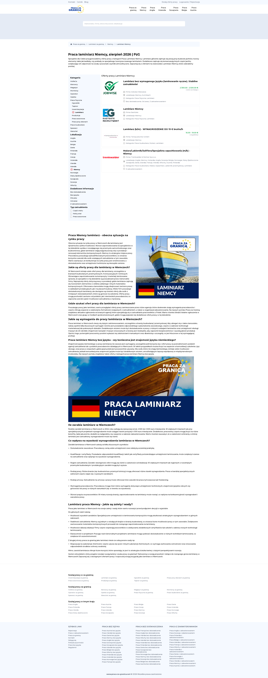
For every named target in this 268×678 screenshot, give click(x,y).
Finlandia (73, 151)
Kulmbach (146, 95)
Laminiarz (79, 112)
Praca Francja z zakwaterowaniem (182, 645)
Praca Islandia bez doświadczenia (148, 640)
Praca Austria (106, 604)
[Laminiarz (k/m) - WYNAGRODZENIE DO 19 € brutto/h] (111, 135)
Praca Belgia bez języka (111, 650)
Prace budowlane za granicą (177, 593)
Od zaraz (73, 201)
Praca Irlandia (73, 610)
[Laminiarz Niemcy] (111, 115)
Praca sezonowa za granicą (78, 581)
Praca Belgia (138, 604)
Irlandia (73, 163)
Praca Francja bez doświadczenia (148, 631)
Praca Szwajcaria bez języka (112, 645)
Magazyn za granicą (141, 590)
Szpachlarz (160, 166)
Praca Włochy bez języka (111, 652)
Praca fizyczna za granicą (143, 593)
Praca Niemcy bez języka (111, 638)
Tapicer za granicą (141, 581)
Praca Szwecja (139, 613)
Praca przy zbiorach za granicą (178, 578)
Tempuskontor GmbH (140, 137)
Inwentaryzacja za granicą (78, 578)
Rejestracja (72, 631)
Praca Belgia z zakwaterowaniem (182, 640)
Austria (73, 141)
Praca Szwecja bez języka (111, 643)
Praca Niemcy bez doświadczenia (148, 657)
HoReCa (73, 81)
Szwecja (73, 182)
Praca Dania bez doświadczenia (147, 647)
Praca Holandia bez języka (112, 657)
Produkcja (76, 115)
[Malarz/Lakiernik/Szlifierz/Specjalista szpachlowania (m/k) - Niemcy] (111, 157)
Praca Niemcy (139, 610)
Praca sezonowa (78, 119)
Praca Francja (106, 607)
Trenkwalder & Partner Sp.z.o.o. (143, 157)
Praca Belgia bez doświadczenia (148, 662)
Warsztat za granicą (108, 595)
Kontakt (71, 2)
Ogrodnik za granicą (141, 578)
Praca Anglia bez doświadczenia (148, 633)
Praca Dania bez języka (110, 635)
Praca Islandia (106, 610)
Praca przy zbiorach (80, 122)
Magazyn (74, 88)
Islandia (73, 166)
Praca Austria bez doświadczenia (148, 664)
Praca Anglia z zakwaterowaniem (182, 631)
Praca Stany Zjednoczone (78, 613)
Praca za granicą (79, 44)
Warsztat (74, 131)
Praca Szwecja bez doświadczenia (148, 659)
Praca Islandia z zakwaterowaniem (182, 642)
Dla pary (73, 198)
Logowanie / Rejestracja (189, 2)
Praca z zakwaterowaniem (78, 633)
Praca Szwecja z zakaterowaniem (182, 633)
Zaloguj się (72, 640)
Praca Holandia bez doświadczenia (149, 643)
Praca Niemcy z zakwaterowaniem (182, 663)
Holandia (73, 160)
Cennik (80, 2)
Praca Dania (171, 604)
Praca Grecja (138, 607)
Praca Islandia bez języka (111, 647)
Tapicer (75, 106)
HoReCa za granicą (75, 590)
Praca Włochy (172, 613)
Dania (72, 148)
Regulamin (72, 647)
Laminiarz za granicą (96, 44)
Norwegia (74, 173)
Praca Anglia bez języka (111, 640)
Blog (86, 2)
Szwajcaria (74, 179)
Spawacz (73, 128)
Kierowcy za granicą (108, 590)
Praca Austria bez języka (111, 631)
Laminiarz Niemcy (133, 109)
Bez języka (74, 195)
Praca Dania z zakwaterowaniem (181, 654)
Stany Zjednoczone (78, 176)
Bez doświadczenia (78, 192)
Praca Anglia (73, 604)
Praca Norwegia (173, 610)
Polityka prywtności (75, 643)
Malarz (152, 166)
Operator (74, 94)
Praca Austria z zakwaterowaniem (182, 666)
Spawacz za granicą (75, 595)
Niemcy (110, 44)
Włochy (73, 185)
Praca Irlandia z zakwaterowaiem (182, 661)
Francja (73, 154)
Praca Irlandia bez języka (111, 633)
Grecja (72, 157)
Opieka (73, 97)
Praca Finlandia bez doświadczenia (149, 645)
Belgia (72, 144)
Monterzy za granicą (174, 590)
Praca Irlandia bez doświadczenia (148, 635)
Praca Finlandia (74, 607)
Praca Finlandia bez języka (112, 655)
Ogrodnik (76, 103)
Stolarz (152, 143)
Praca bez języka (74, 645)
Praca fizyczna (76, 100)
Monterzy (74, 91)
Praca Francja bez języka (111, 662)
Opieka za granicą (107, 593)
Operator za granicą (75, 593)
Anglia (72, 138)
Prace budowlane (77, 125)
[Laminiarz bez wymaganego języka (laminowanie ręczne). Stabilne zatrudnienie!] (111, 88)
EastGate (134, 112)
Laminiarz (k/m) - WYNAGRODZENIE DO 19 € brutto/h (153, 129)
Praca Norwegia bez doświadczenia (149, 654)
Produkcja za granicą (109, 581)
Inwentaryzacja (78, 109)
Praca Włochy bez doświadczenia (148, 638)
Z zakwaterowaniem (78, 204)
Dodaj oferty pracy (170, 2)
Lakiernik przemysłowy (174, 166)
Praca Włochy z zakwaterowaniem (182, 647)
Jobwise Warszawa (138, 92)
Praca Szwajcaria (107, 613)
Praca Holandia (172, 607)
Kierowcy (74, 84)
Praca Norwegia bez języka (112, 659)
